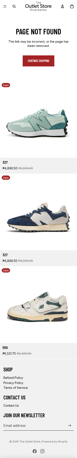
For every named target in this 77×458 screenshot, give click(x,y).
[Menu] (5, 6)
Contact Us (11, 405)
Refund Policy (13, 377)
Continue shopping (38, 61)
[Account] (62, 6)
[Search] (14, 6)
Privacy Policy (13, 383)
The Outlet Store (29, 441)
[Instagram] (42, 451)
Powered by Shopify (55, 441)
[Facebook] (34, 451)
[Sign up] (70, 425)
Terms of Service (15, 387)
